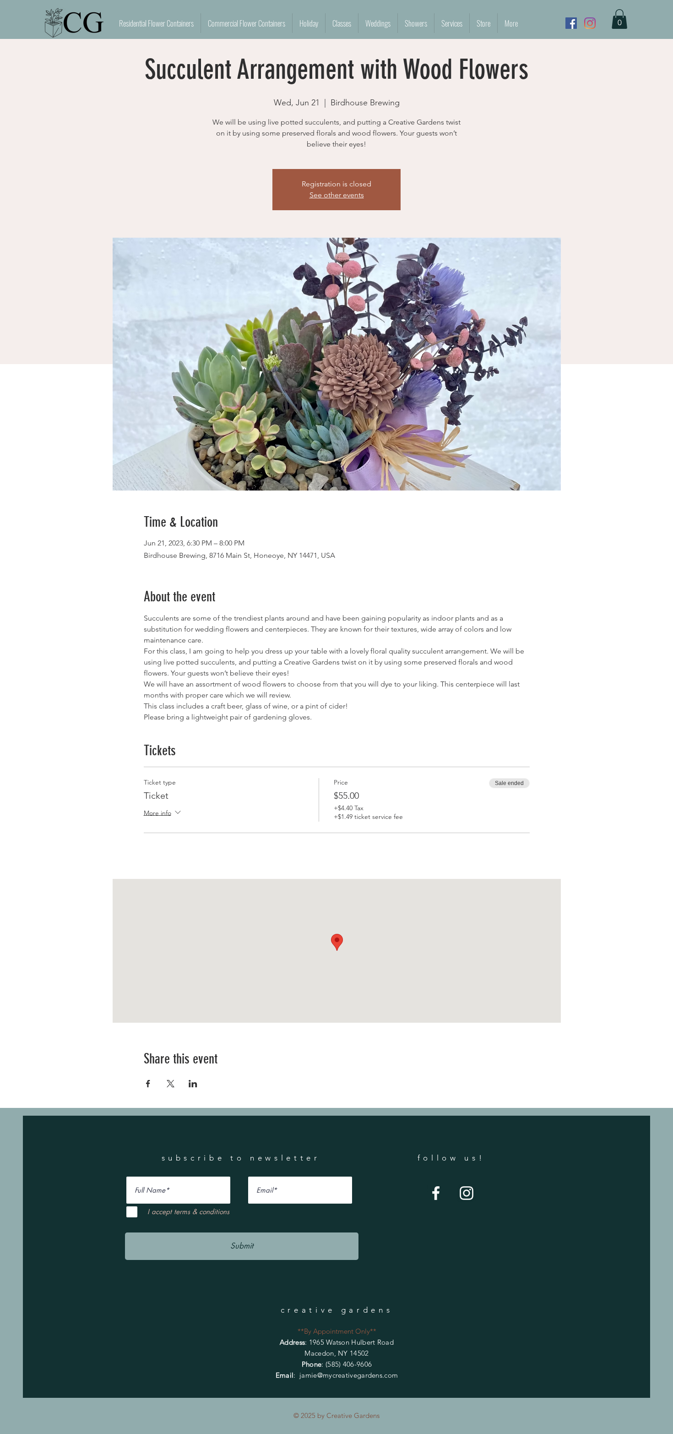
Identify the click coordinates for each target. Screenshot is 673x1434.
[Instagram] (590, 23)
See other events (336, 195)
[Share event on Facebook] (148, 1083)
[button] (619, 19)
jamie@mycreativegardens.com (348, 1375)
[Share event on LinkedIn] (193, 1083)
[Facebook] (571, 23)
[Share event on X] (170, 1083)
